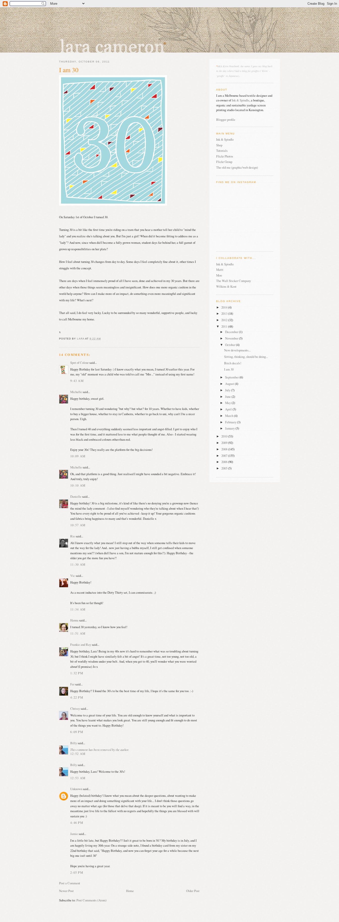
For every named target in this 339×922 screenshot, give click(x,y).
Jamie (74, 833)
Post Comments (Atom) (91, 900)
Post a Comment (69, 883)
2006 (224, 462)
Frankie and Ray (80, 644)
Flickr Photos (224, 156)
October (230, 344)
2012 (224, 320)
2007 (224, 455)
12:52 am (77, 753)
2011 (224, 326)
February (231, 422)
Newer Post (66, 891)
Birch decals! (232, 363)
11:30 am (77, 564)
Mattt (219, 269)
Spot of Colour (79, 362)
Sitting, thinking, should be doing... (246, 356)
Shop (219, 145)
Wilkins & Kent (226, 286)
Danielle (75, 496)
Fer (72, 684)
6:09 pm (76, 732)
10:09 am (77, 456)
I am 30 (229, 369)
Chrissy (75, 708)
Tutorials (222, 150)
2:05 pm (76, 872)
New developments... (237, 350)
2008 (224, 449)
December (232, 332)
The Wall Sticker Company (233, 280)
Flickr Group (224, 161)
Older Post (193, 891)
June (228, 396)
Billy (73, 743)
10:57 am (77, 525)
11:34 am (77, 609)
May (228, 402)
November (232, 338)
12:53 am (77, 778)
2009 (224, 442)
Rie (72, 536)
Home (130, 891)
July (228, 390)
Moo (219, 275)
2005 (224, 468)
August (230, 383)
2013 (224, 313)
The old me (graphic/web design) (237, 167)
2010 (224, 436)
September (232, 377)
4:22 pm (76, 697)
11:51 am (77, 633)
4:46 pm (76, 822)
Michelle (76, 392)
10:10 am (77, 485)
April (229, 409)
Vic (72, 575)
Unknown (76, 789)
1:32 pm (76, 673)
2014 (224, 307)
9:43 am (77, 380)
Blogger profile (225, 119)
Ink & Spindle (240, 100)
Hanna (74, 620)
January (230, 428)
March (229, 415)
